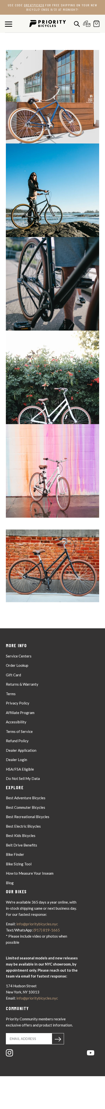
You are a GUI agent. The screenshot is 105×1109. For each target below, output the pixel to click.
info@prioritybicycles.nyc (37, 924)
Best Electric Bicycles (23, 826)
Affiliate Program (20, 712)
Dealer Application (21, 750)
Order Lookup (17, 665)
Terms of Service (19, 731)
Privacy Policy (17, 703)
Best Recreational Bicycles (27, 816)
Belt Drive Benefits (21, 845)
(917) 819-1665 (46, 930)
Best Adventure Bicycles (25, 798)
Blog (10, 883)
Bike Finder (15, 854)
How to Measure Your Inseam (29, 873)
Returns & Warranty (22, 684)
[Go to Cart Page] (95, 23)
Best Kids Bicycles (20, 835)
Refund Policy (17, 741)
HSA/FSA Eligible (20, 769)
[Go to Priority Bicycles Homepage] (47, 23)
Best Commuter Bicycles (25, 807)
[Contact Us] (85, 24)
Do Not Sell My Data (23, 778)
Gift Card (13, 675)
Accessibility (16, 722)
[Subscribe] (58, 1038)
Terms (11, 694)
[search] (76, 24)
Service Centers (19, 656)
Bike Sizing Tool (19, 864)
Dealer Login (16, 759)
